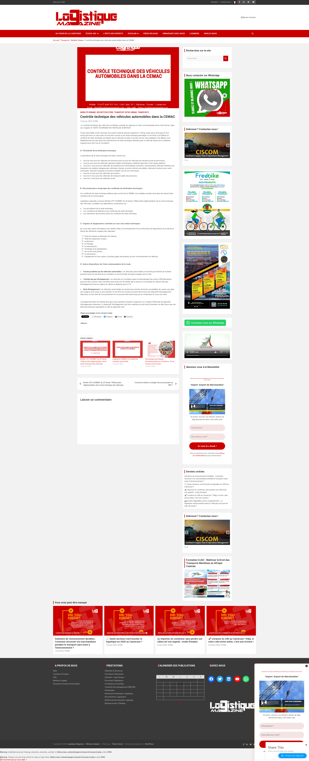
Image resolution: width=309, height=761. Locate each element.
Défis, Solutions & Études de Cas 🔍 (172, 633)
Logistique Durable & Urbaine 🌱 (69, 633)
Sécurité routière (105, 112)
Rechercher (225, 58)
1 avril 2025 (59, 651)
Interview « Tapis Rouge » (115, 677)
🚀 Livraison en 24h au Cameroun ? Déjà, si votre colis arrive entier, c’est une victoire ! (231, 640)
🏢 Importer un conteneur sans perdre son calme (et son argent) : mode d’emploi (179, 640)
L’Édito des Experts (113, 33)
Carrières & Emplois (61, 674)
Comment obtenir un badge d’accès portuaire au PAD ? (154, 383)
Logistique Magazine (75, 744)
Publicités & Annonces (114, 671)
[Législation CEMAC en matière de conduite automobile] (128, 349)
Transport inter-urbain (125, 112)
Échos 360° (91, 33)
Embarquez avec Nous (174, 33)
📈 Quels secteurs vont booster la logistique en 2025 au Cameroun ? (124, 640)
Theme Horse (117, 744)
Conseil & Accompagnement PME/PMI (120, 687)
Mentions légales (93, 744)
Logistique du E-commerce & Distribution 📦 (227, 633)
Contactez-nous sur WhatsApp (207, 322)
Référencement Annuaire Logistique (119, 700)
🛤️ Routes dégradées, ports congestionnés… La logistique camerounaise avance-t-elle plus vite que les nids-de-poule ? (206, 503)
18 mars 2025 (111, 645)
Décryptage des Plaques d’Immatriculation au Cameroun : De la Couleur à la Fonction (159, 361)
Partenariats (109, 690)
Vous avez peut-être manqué (71, 602)
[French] (234, 2)
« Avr (179, 702)
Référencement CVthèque (115, 703)
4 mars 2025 (162, 645)
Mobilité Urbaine (88, 112)
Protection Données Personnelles (66, 684)
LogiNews (194, 33)
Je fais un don (225, 2)
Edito (55, 671)
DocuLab (132, 33)
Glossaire (214, 2)
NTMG (95, 121)
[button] (227, 145)
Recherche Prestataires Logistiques (119, 693)
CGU (55, 677)
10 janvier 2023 (86, 121)
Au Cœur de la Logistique (68, 33)
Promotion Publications (114, 680)
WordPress (149, 744)
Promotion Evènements (114, 674)
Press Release (150, 33)
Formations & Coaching (114, 684)
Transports (143, 112)
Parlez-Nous (210, 33)
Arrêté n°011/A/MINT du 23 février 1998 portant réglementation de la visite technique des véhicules (93, 361)
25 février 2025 (214, 645)
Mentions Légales (60, 680)
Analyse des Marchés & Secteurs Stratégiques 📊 (127, 633)
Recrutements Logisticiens (115, 697)
